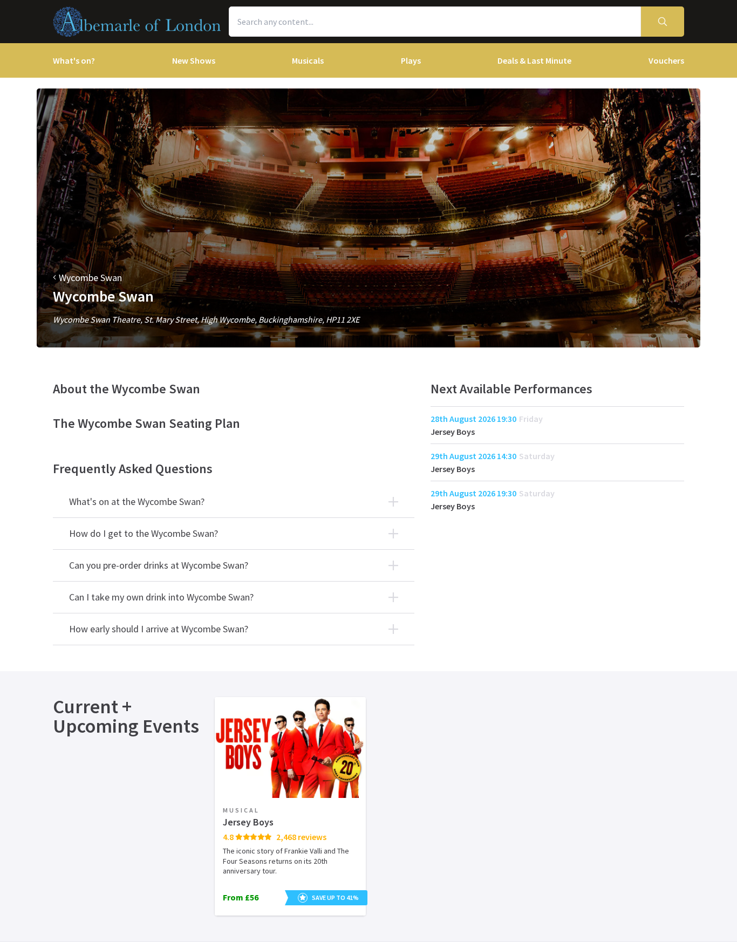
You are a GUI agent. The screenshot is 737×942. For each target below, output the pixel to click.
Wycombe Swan (90, 277)
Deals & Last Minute (534, 60)
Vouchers (666, 60)
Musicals (308, 60)
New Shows (193, 60)
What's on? (74, 60)
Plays (411, 60)
